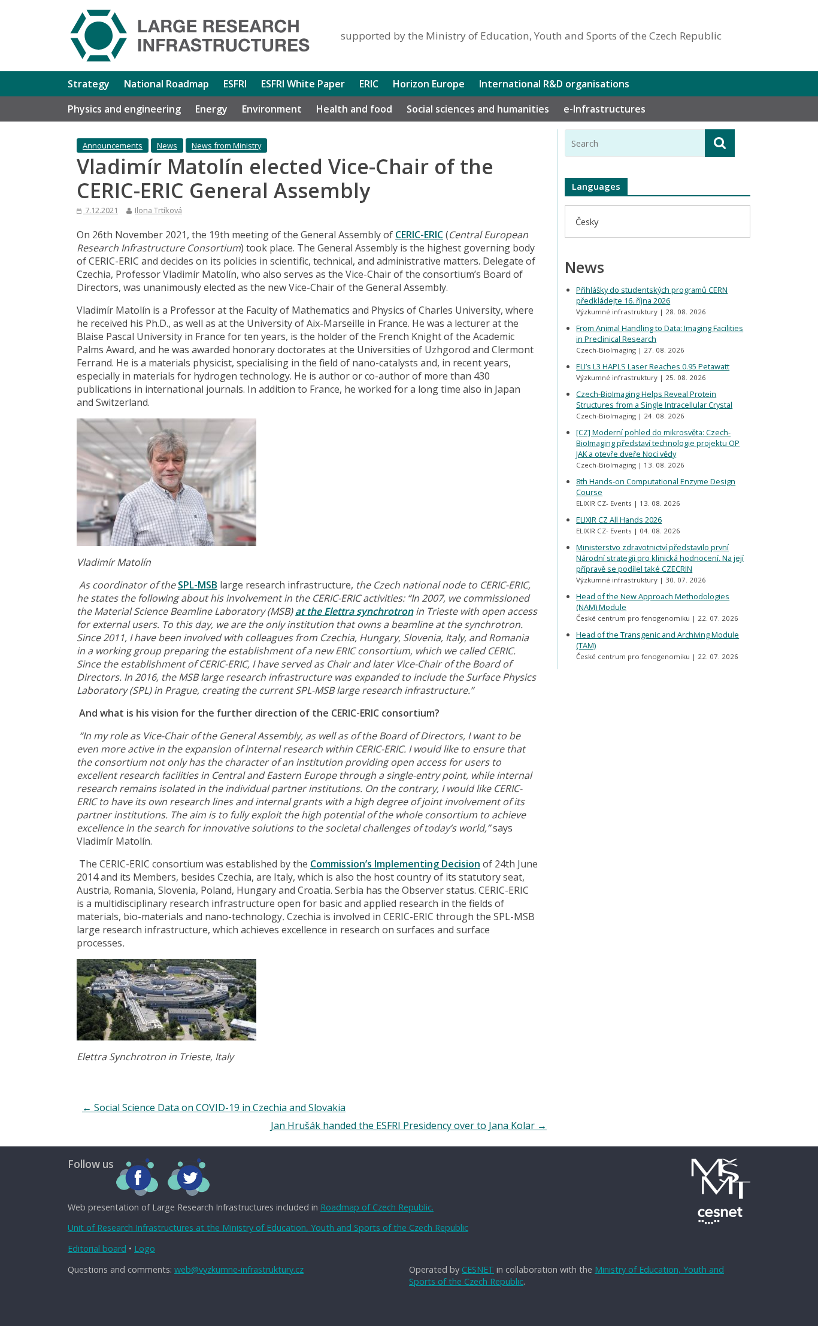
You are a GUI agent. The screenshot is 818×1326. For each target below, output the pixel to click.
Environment (272, 109)
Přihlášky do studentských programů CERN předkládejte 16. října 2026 (652, 295)
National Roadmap (166, 83)
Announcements (113, 145)
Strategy (89, 83)
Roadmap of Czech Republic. (377, 1207)
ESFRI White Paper (303, 83)
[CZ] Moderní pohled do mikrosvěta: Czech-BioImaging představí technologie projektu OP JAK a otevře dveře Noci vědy (658, 443)
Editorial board (97, 1248)
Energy (211, 109)
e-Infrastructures (604, 109)
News (167, 145)
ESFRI (235, 83)
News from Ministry (226, 145)
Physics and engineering (124, 109)
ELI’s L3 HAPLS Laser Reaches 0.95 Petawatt (652, 366)
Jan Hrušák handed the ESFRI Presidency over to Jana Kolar (409, 1125)
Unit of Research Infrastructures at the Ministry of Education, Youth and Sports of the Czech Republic (268, 1227)
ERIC (368, 83)
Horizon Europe (429, 83)
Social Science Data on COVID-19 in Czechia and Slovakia (214, 1107)
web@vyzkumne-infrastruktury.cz (239, 1269)
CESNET (478, 1269)
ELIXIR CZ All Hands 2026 (619, 519)
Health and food (354, 109)
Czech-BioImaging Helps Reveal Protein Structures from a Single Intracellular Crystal (654, 399)
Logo (144, 1248)
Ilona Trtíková (158, 210)
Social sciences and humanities (478, 109)
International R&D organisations (554, 83)
